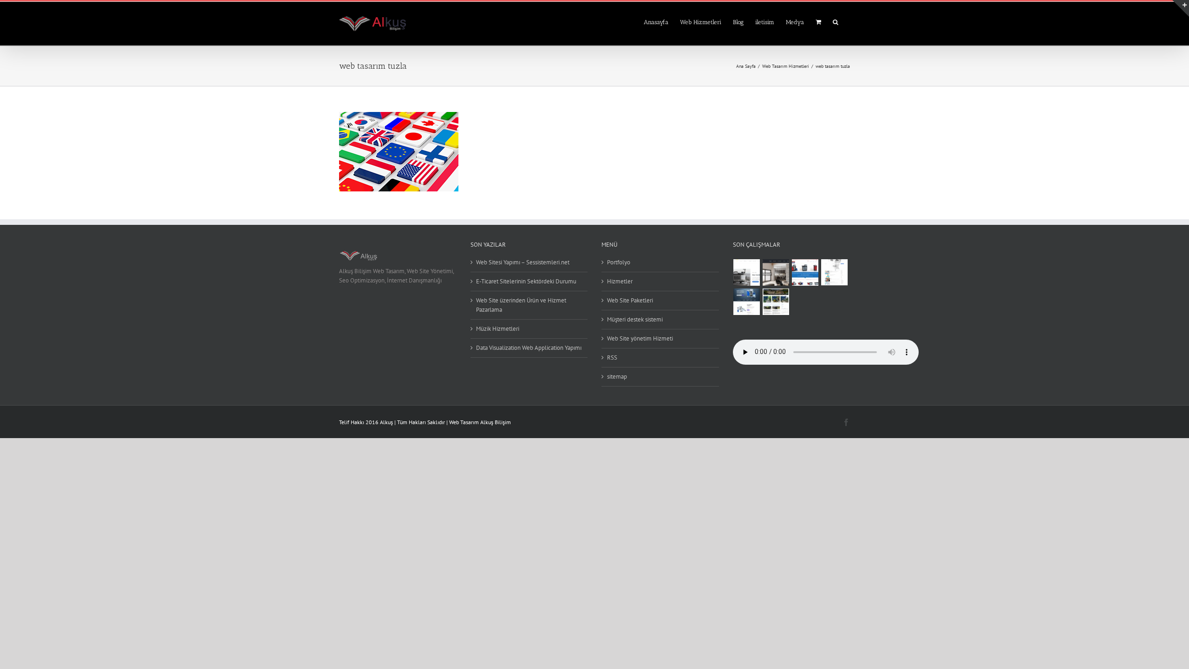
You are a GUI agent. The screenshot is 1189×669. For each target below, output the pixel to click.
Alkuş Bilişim (495, 422)
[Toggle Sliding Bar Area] (1180, 8)
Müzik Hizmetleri (497, 329)
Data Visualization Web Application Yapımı (528, 348)
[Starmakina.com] (747, 272)
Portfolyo (618, 262)
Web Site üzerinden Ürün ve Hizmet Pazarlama (521, 305)
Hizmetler (620, 281)
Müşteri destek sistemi (635, 319)
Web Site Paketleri (630, 300)
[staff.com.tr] (805, 272)
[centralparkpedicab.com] (776, 301)
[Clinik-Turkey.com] (835, 272)
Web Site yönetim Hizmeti (640, 338)
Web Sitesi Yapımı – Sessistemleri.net (522, 262)
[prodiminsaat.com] (776, 272)
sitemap (617, 376)
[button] (835, 21)
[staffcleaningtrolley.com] (747, 301)
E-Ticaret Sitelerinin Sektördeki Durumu (526, 281)
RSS (612, 357)
